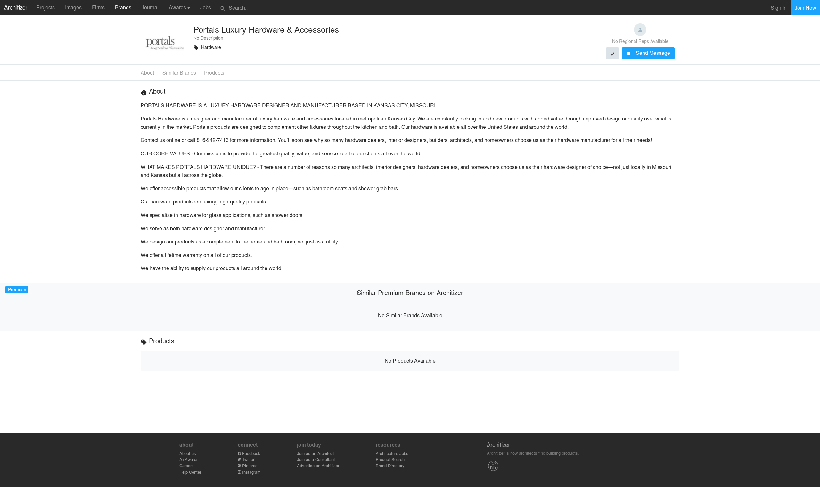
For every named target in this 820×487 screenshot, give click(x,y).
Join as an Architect (315, 453)
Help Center (190, 472)
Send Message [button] (648, 52)
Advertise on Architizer (318, 465)
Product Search (390, 459)
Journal (150, 7)
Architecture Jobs (392, 453)
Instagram (251, 472)
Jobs (205, 7)
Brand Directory (390, 465)
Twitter (247, 459)
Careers (186, 465)
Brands (123, 7)
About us (187, 453)
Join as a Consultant (316, 459)
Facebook (250, 453)
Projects (45, 7)
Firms (98, 7)
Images (73, 7)
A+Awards (189, 459)
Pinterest (250, 465)
